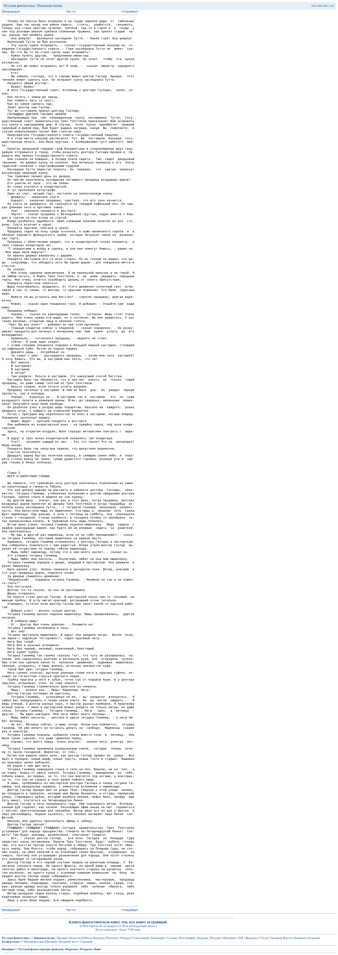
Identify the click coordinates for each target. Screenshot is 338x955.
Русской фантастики (32, 949)
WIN (313, 6)
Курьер (98, 938)
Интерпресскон (34, 941)
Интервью (229, 938)
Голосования (140, 938)
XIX (240, 938)
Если (265, 938)
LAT (332, 6)
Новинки (8, 949)
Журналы (251, 938)
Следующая (129, 11)
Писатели (112, 938)
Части (70, 11)
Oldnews (87, 938)
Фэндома (86, 949)
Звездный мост (68, 941)
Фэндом (125, 938)
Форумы (202, 938)
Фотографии (187, 938)
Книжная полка (49, 6)
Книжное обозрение (307, 938)
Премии (62, 938)
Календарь (158, 938)
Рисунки (215, 938)
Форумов (71, 949)
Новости (74, 938)
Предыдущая (11, 11)
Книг (97, 949)
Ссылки (172, 938)
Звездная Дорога (281, 938)
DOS (325, 6)
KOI (319, 6)
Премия (50, 941)
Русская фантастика (19, 6)
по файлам (55, 949)
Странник (86, 941)
